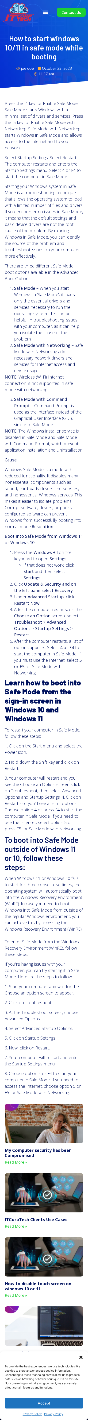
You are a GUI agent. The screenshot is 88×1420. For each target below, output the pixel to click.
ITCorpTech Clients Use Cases (36, 1219)
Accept (44, 1403)
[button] (81, 1357)
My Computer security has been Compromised (38, 1152)
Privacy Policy (32, 1414)
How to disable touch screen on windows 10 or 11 (38, 1286)
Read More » (16, 1162)
